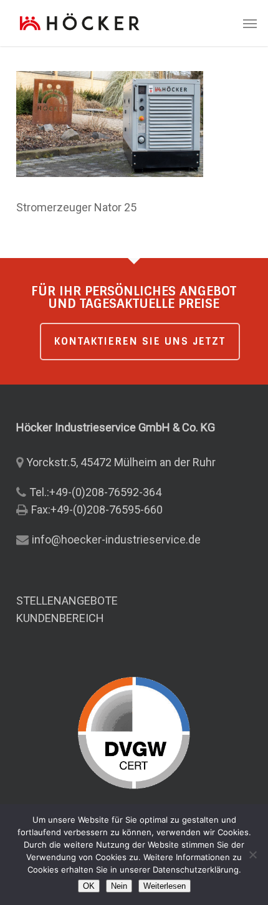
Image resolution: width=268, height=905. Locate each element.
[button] (250, 23)
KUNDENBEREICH (60, 618)
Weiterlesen (164, 886)
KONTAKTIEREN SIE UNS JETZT (140, 341)
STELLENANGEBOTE (67, 600)
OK (89, 886)
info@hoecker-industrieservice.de (116, 539)
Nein (119, 886)
